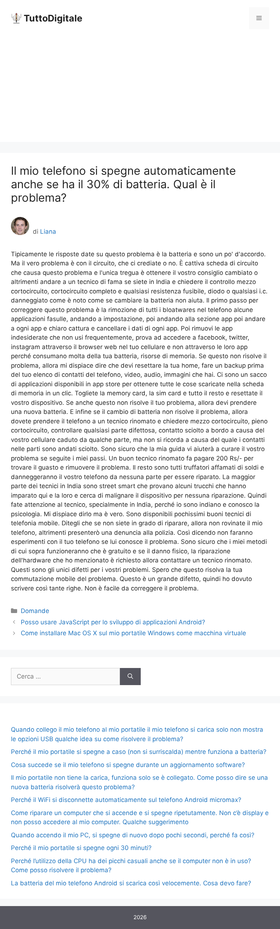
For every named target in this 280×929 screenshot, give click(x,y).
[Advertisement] (140, 91)
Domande (35, 610)
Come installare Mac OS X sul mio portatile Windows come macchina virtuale (133, 633)
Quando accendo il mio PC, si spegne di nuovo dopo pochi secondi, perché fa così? (132, 835)
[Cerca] (130, 676)
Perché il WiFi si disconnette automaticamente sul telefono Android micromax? (126, 799)
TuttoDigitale (53, 18)
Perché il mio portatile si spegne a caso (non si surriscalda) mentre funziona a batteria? (139, 751)
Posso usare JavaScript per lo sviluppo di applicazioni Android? (113, 622)
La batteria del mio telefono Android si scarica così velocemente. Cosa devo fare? (131, 883)
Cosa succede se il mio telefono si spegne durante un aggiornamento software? (128, 764)
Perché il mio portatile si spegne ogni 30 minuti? (81, 847)
